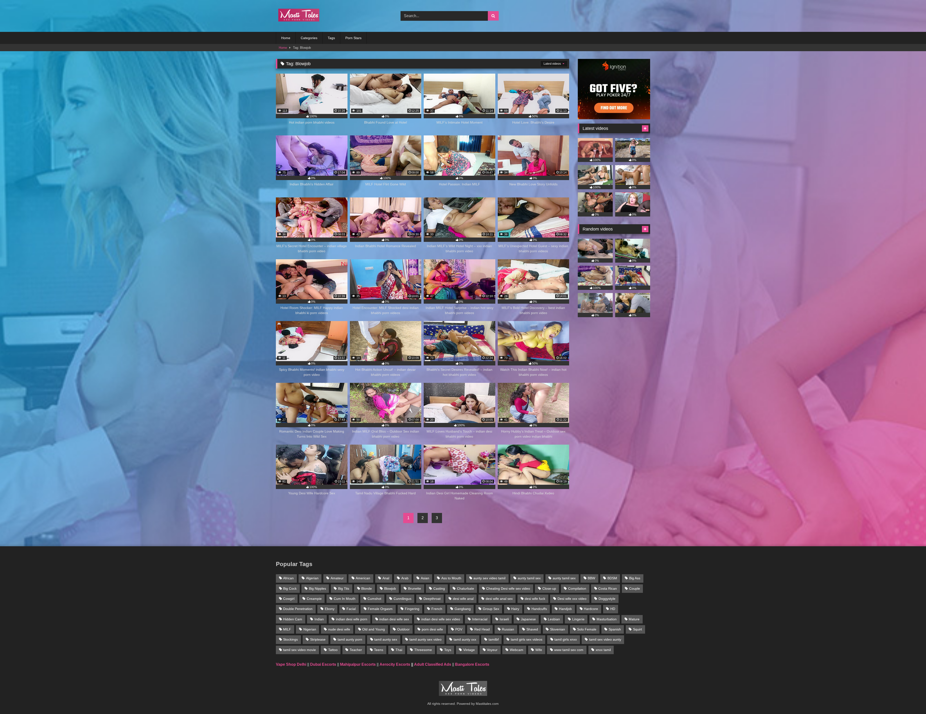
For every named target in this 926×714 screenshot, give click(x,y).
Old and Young (373, 629)
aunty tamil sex (529, 578)
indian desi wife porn (351, 619)
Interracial (479, 619)
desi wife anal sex (499, 599)
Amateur (337, 578)
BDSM (612, 578)
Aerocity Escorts (395, 664)
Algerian (312, 578)
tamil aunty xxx (465, 639)
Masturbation (607, 619)
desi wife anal (463, 599)
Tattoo (333, 650)
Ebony (329, 609)
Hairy (515, 609)
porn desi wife (432, 629)
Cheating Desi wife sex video (508, 588)
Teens (378, 650)
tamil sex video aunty (605, 639)
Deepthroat (432, 599)
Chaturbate (465, 588)
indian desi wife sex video (440, 619)
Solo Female (586, 629)
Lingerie (578, 619)
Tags (331, 38)
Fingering (412, 609)
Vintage (469, 650)
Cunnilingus (402, 599)
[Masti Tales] (297, 16)
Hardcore (591, 609)
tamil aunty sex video (425, 639)
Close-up (549, 588)
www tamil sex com (568, 650)
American (363, 578)
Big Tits (343, 588)
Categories (309, 38)
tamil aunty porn (350, 639)
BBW (591, 578)
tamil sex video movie (299, 650)
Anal (385, 578)
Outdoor (403, 629)
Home (285, 38)
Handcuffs (539, 609)
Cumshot (374, 599)
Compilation (577, 588)
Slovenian (557, 629)
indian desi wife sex (394, 619)
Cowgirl (288, 599)
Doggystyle (607, 599)
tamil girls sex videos (526, 639)
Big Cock (290, 588)
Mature (634, 619)
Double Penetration (298, 609)
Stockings (290, 639)
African (288, 578)
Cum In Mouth (344, 599)
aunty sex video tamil (489, 578)
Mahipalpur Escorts (358, 664)
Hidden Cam (292, 619)
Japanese (528, 619)
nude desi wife (339, 629)
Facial (351, 609)
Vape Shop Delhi (291, 664)
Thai (398, 650)
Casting (439, 588)
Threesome (423, 650)
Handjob (565, 609)
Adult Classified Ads (432, 664)
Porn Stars (353, 38)
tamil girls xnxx (565, 639)
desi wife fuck (535, 599)
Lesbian (554, 619)
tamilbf (494, 639)
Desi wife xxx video (572, 599)
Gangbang (463, 609)
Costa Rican (607, 588)
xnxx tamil (603, 650)
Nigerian (309, 629)
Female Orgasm (380, 609)
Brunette (414, 588)
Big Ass (634, 578)
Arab (405, 578)
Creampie (314, 599)
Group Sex (491, 609)
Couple (634, 588)
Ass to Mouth (451, 578)
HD (612, 609)
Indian (319, 619)
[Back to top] (911, 699)
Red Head (482, 629)
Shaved (532, 629)
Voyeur (492, 650)
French (436, 609)
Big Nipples (317, 588)
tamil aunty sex (385, 639)
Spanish (615, 629)
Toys (447, 650)
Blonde (366, 588)
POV (458, 629)
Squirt (637, 629)
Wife (538, 650)
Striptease (318, 639)
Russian (508, 629)
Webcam (516, 650)
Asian (425, 578)
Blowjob (390, 588)
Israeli (504, 619)
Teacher (356, 650)
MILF (287, 629)
